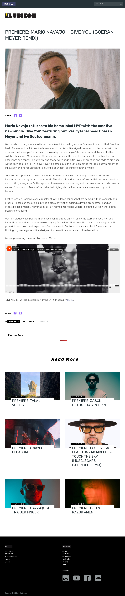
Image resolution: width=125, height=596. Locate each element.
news (64, 551)
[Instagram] (65, 579)
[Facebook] (87, 579)
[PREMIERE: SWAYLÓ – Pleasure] (32, 433)
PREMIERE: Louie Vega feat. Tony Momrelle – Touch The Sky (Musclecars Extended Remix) (92, 456)
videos (7, 562)
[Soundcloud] (98, 579)
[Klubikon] (20, 15)
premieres (14, 321)
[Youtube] (76, 579)
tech (64, 565)
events (65, 562)
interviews (66, 557)
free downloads (11, 557)
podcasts (9, 551)
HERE (70, 299)
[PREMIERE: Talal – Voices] (32, 386)
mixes (7, 559)
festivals (66, 559)
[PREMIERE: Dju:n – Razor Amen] (92, 493)
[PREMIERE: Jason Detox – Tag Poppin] (92, 386)
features (66, 554)
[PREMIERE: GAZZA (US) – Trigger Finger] (32, 493)
